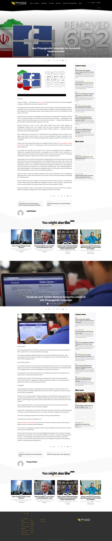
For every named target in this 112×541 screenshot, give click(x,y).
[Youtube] (28, 514)
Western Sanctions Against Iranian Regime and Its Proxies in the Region (84, 72)
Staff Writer (53, 54)
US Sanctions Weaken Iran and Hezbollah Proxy (58, 204)
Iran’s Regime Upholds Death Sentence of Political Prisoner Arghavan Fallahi (83, 118)
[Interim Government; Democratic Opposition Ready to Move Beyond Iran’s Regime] (90, 236)
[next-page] (57, 256)
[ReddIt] (66, 60)
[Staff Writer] (48, 55)
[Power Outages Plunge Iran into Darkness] (21, 236)
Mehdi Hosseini (90, 253)
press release (41, 102)
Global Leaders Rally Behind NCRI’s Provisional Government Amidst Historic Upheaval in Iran (67, 247)
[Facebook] (98, 8)
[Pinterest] (60, 60)
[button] (88, 2)
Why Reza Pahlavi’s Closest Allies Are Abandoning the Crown (44, 246)
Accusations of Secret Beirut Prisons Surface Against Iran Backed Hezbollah (30, 204)
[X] (100, 8)
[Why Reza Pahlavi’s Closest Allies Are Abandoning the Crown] (44, 236)
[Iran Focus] (19, 3)
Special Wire (78, 155)
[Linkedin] (63, 60)
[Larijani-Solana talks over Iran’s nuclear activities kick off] (85, 167)
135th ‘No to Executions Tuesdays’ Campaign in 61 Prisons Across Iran (84, 95)
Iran (76, 92)
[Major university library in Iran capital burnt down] (85, 149)
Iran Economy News (79, 81)
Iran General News (45, 43)
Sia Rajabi (21, 251)
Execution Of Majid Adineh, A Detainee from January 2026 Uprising (83, 131)
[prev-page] (54, 256)
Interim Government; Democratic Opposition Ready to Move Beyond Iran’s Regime (90, 247)
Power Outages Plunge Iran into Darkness (21, 246)
